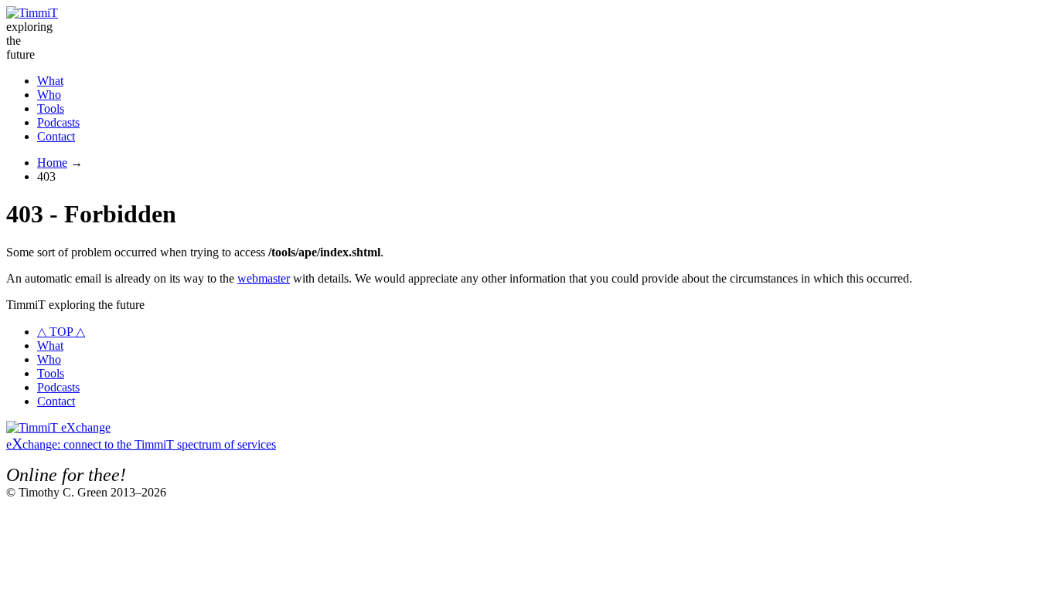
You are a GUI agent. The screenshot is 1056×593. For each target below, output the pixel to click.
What (50, 80)
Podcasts (58, 122)
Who (49, 94)
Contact (56, 136)
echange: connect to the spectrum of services (141, 444)
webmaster (263, 278)
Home (52, 162)
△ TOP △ (61, 331)
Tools (50, 108)
